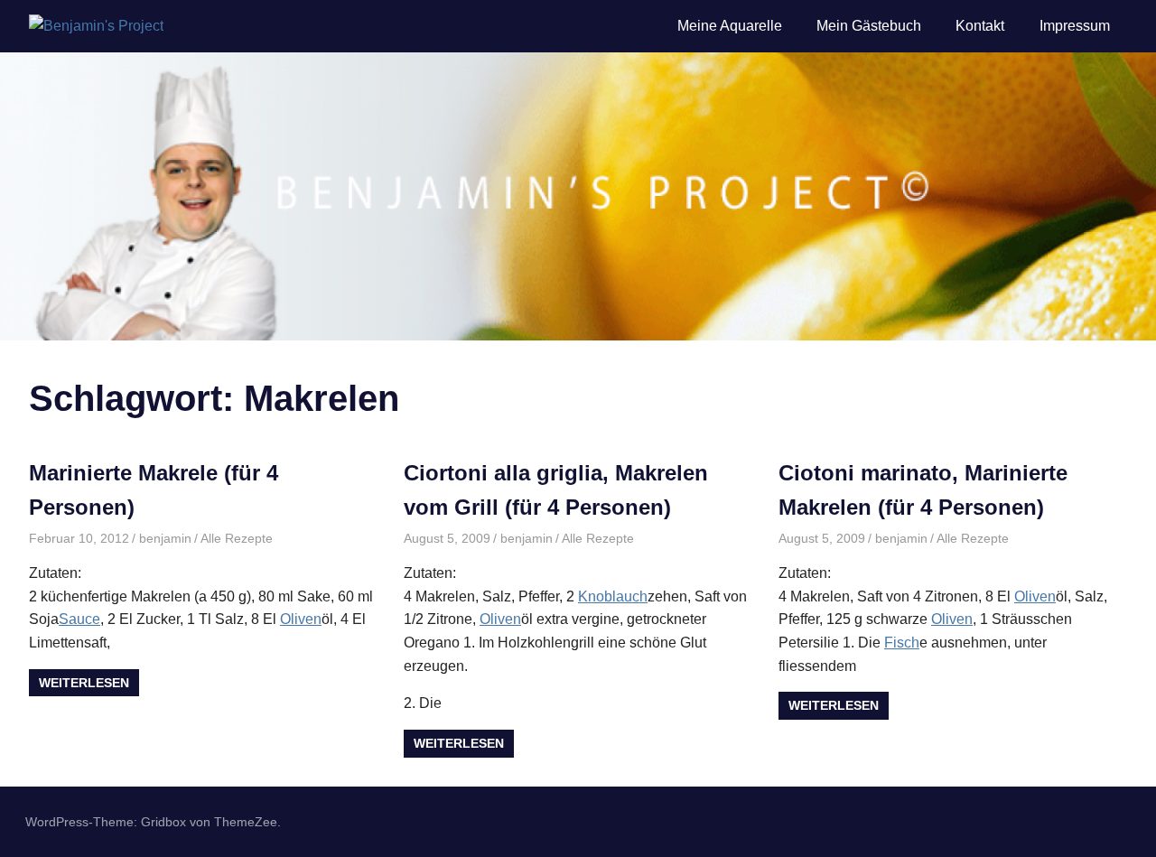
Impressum (1074, 25)
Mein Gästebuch (868, 25)
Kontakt (980, 25)
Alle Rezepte (236, 538)
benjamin (165, 538)
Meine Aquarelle (729, 25)
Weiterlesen (84, 682)
